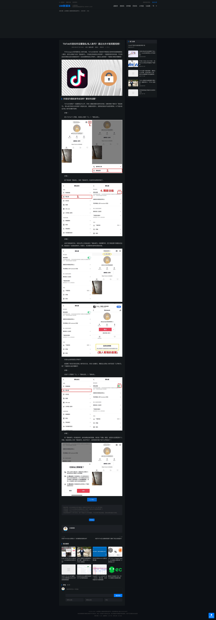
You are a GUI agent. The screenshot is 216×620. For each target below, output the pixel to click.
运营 (148, 6)
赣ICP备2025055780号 (121, 611)
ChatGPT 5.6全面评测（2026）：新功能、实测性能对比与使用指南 (100, 577)
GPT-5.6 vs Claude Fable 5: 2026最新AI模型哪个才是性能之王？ (115, 560)
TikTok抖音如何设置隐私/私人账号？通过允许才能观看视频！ (92, 44)
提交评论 (118, 595)
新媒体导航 (146, 2)
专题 (128, 6)
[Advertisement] (108, 24)
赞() (107, 47)
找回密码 (74, 2)
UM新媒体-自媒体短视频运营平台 (71, 11)
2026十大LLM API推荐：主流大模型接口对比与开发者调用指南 (69, 577)
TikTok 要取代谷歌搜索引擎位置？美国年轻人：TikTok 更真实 (84, 560)
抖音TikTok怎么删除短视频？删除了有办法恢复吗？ (108, 538)
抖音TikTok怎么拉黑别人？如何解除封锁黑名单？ (75, 538)
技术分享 (154, 2)
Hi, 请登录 (61, 2)
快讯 (122, 6)
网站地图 (114, 611)
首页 (115, 6)
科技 (141, 6)
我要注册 (68, 2)
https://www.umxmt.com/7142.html (79, 511)
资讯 (135, 6)
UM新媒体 (64, 6)
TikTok (92, 520)
